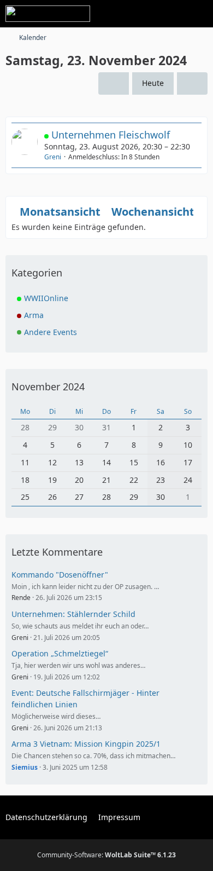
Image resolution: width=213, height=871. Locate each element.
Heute (153, 83)
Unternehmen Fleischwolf (110, 134)
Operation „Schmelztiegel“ (59, 653)
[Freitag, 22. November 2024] (113, 83)
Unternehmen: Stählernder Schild (73, 614)
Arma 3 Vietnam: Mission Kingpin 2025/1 (86, 744)
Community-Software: (106, 855)
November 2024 (48, 386)
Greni (52, 156)
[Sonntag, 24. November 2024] (192, 83)
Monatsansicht (60, 211)
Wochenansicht (152, 211)
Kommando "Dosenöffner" (59, 574)
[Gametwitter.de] (47, 14)
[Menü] (199, 14)
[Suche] (144, 14)
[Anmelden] (171, 13)
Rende (21, 597)
